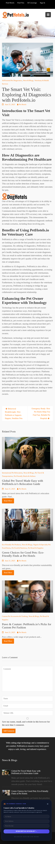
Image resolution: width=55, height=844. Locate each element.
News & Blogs (28, 80)
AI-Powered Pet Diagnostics (12, 80)
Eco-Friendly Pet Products (11, 545)
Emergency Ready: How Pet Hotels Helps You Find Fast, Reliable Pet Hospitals (41, 413)
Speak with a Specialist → (26, 831)
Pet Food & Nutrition (19, 548)
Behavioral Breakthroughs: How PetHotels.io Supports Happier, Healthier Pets (13, 413)
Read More (8, 501)
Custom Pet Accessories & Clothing (15, 616)
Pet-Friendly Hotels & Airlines (25, 476)
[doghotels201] (15, 196)
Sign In (42, 3)
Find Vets (20, 3)
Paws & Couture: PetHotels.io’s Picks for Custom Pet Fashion (26, 626)
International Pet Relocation (12, 473)
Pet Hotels (22, 104)
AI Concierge (32, 3)
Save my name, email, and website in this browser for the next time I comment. (26, 723)
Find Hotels (10, 3)
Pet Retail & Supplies (35, 548)
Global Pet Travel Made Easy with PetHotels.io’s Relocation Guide (22, 482)
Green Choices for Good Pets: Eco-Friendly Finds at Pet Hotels (23, 554)
